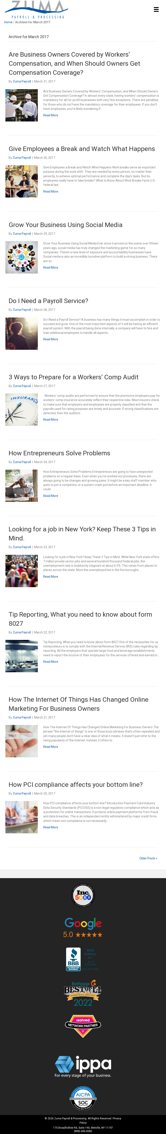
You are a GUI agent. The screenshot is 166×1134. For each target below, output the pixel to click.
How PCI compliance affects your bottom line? (76, 784)
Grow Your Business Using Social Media (66, 225)
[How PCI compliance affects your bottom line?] (21, 817)
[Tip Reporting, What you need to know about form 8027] (21, 656)
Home (8, 22)
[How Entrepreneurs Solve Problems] (21, 485)
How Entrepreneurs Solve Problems (59, 453)
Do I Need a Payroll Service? (48, 301)
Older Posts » (148, 858)
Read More (50, 115)
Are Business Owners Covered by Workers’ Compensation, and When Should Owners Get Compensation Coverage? (74, 63)
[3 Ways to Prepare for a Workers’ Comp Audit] (21, 409)
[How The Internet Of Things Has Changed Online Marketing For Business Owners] (21, 741)
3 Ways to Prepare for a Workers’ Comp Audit (74, 377)
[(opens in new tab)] (83, 895)
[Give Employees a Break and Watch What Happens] (21, 181)
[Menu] (156, 9)
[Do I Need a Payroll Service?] (21, 333)
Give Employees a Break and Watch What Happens (82, 148)
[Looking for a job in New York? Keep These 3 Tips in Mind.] (21, 570)
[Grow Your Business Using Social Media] (21, 257)
